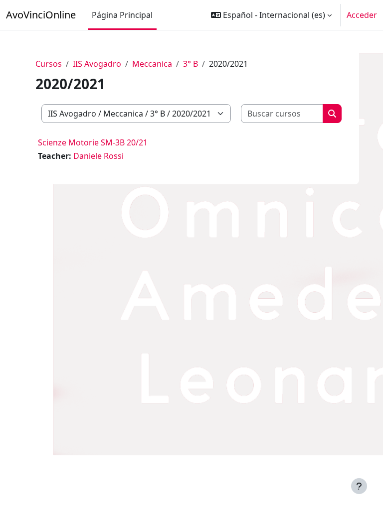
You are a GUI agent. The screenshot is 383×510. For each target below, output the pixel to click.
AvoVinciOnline (41, 14)
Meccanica (152, 63)
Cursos (48, 63)
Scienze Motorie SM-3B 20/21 (93, 142)
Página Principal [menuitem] (122, 14)
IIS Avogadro (97, 63)
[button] (271, 15)
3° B (190, 63)
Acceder (362, 14)
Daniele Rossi (98, 155)
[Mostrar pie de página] (359, 486)
